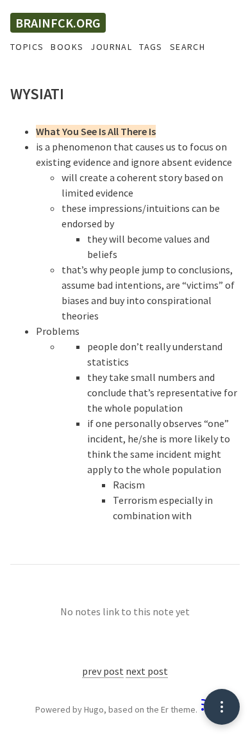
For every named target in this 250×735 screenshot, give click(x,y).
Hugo (94, 709)
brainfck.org (58, 23)
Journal (111, 47)
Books (67, 47)
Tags (151, 47)
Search (187, 47)
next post (147, 671)
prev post (103, 671)
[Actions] (222, 707)
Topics (27, 47)
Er (165, 709)
